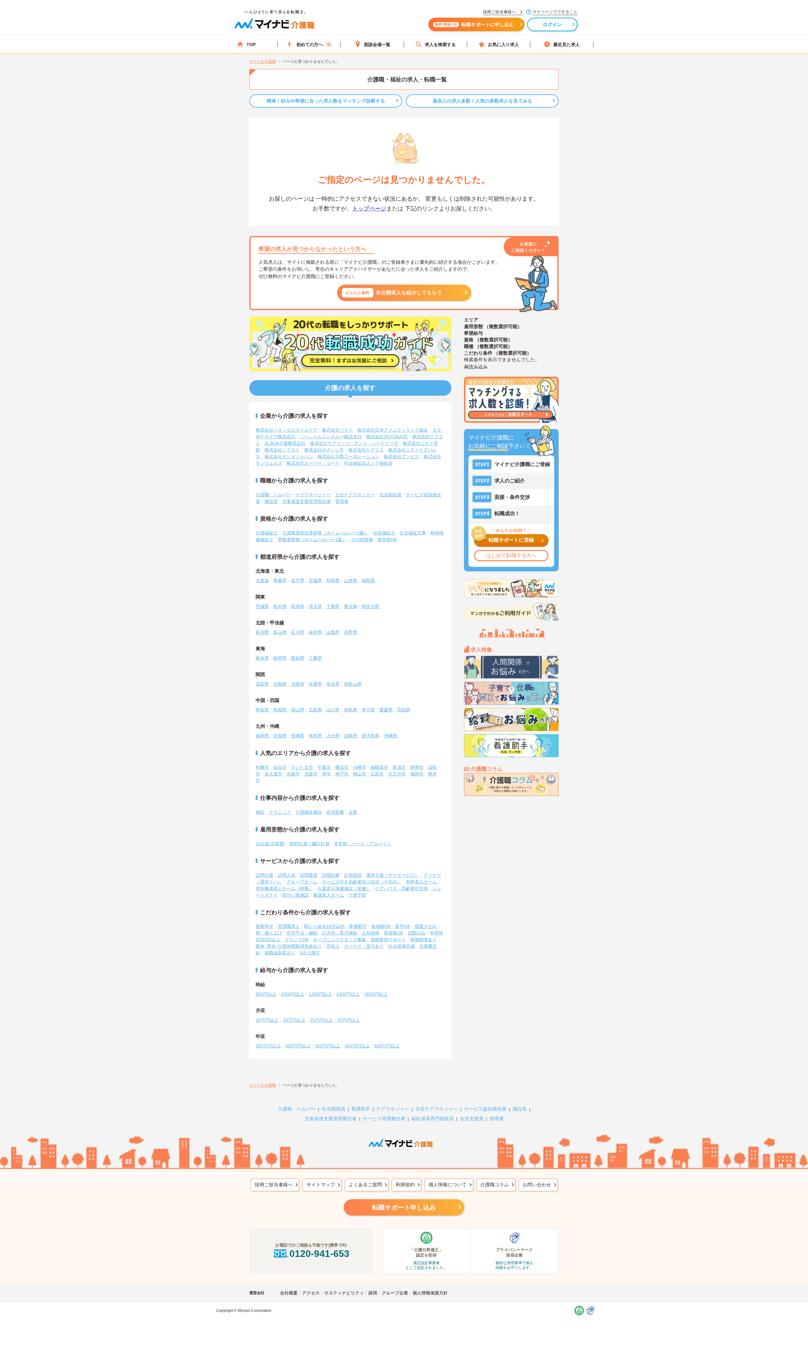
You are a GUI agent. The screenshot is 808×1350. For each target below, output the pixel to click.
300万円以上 (298, 1045)
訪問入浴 (286, 875)
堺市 (326, 773)
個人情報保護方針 (430, 1292)
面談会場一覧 (377, 44)
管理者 (341, 501)
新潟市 (399, 767)
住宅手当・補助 (302, 932)
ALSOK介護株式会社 (285, 443)
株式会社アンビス (401, 456)
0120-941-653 (319, 1253)
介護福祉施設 (308, 812)
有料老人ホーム (421, 881)
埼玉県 (315, 606)
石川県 (297, 632)
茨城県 (262, 606)
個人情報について (447, 1184)
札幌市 (262, 767)
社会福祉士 (384, 532)
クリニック (280, 812)
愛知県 (297, 658)
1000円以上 (292, 994)
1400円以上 (348, 994)
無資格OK (387, 539)
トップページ (369, 208)
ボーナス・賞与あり (364, 946)
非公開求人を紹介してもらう (393, 292)
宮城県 (315, 580)
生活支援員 (472, 1118)
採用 (372, 1292)
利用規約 (405, 1184)
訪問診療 (331, 875)
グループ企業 (395, 1292)
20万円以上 (294, 1020)
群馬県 (297, 606)
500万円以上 (387, 1045)
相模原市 (379, 767)
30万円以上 (348, 1020)
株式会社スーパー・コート (313, 463)
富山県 (280, 632)
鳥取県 (262, 709)
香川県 (368, 709)
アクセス (311, 1292)
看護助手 (360, 1108)
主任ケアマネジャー (355, 494)
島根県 (280, 709)
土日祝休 (370, 932)
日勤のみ (416, 932)
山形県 (350, 580)
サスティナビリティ (344, 1292)
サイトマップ (320, 1184)
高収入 (333, 946)
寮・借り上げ (269, 932)
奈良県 (333, 684)
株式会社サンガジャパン (288, 456)
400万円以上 (357, 1045)
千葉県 (333, 606)
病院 (260, 812)
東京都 (350, 606)
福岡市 (417, 773)
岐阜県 (262, 658)
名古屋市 (273, 773)
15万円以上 (267, 1020)
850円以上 (266, 994)
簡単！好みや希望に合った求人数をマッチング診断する (326, 100)
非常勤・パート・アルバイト (362, 843)
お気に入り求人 (503, 44)
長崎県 (297, 735)
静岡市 (417, 767)
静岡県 (280, 658)
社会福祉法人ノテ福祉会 (368, 463)
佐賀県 (280, 735)
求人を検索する (440, 44)
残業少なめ (426, 926)
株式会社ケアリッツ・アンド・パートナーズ (354, 443)
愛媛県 (386, 709)
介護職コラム (494, 1184)
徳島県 (350, 709)
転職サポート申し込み (404, 1207)
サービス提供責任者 (485, 1108)
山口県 (333, 709)
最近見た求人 (566, 44)
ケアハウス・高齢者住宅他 (401, 888)
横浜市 (341, 767)
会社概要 (289, 1292)
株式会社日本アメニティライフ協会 (392, 430)
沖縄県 (390, 735)
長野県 (350, 632)
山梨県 (333, 632)
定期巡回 (353, 875)
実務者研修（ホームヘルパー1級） (312, 539)
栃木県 (280, 606)
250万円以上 (268, 1045)
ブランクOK (297, 939)
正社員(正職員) (270, 843)
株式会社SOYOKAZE (387, 436)
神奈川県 (370, 606)
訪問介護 (264, 875)
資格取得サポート (388, 939)
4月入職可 (310, 952)
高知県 (403, 709)
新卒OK (402, 926)
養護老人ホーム (328, 895)
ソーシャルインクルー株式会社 (331, 436)
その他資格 (362, 539)
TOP (251, 44)
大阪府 (297, 684)
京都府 (280, 684)
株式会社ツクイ (337, 430)
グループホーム (302, 881)
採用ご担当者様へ (274, 1184)
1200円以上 (320, 994)
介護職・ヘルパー (273, 494)
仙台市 (280, 767)
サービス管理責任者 (384, 1118)
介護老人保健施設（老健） (344, 888)
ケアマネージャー (313, 494)
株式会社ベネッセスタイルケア (287, 430)
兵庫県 (315, 684)
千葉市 (324, 767)
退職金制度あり (279, 952)
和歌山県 (353, 684)
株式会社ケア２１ (366, 449)
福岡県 (262, 735)
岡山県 (297, 709)
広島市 (377, 773)
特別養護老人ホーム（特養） (284, 888)
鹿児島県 (370, 735)
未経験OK (381, 926)
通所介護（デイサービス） (392, 875)
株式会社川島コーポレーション (348, 456)
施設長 (271, 501)
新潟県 (262, 632)
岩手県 (297, 580)
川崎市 (359, 767)
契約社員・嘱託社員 (310, 843)
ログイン (552, 24)
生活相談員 (390, 494)
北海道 (262, 580)
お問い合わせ (537, 1184)
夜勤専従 (264, 926)
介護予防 (357, 895)
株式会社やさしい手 (324, 449)
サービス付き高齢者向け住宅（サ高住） (361, 881)
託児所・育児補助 (339, 932)
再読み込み (476, 366)
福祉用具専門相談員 (432, 1118)
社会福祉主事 (413, 532)
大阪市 (311, 773)
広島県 (315, 709)
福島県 (368, 580)
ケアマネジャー (392, 1108)
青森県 (280, 580)
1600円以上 (376, 994)
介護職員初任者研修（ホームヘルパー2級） (325, 532)
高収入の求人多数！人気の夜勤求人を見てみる (482, 100)
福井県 (315, 632)
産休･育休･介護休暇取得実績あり (289, 946)
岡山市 (359, 773)
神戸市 (341, 773)
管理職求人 (289, 926)
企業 (352, 812)
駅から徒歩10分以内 (324, 926)
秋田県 (333, 580)
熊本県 (315, 735)
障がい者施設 (295, 895)
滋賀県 (262, 684)
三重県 (315, 658)
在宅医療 (335, 812)
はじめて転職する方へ (511, 555)
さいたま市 (302, 767)
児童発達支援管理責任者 (306, 501)
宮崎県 (350, 735)
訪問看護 (309, 875)
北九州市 (397, 773)
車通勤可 (358, 926)
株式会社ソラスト (282, 449)
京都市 (293, 773)
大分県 (333, 735)
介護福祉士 (267, 532)
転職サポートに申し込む (474, 24)
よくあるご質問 (365, 1184)
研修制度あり (423, 939)
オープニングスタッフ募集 (339, 939)
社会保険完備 (401, 946)
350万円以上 (327, 1045)
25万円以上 (321, 1020)
